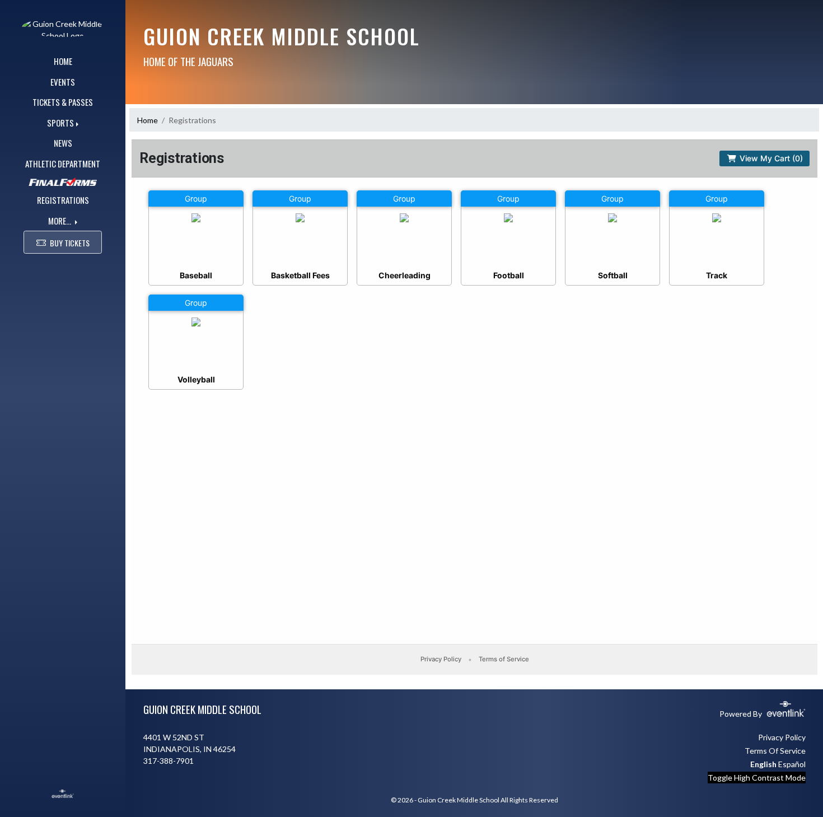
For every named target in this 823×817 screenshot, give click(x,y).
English (763, 764)
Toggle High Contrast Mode (757, 777)
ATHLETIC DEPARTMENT (62, 163)
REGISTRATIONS (63, 200)
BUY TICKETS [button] (70, 243)
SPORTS (60, 122)
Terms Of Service (775, 750)
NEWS (63, 143)
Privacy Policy (782, 737)
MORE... (60, 220)
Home (147, 120)
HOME (63, 61)
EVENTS (62, 82)
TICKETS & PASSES (62, 102)
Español (792, 764)
